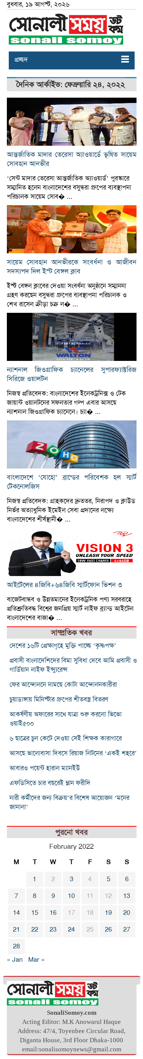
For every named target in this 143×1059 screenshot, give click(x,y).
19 (108, 913)
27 (126, 929)
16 (53, 913)
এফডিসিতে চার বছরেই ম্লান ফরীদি (50, 783)
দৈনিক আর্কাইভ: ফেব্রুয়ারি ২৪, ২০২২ (70, 84)
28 (16, 946)
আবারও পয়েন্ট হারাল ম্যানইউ (45, 768)
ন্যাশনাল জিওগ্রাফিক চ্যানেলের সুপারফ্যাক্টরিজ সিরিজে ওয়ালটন (72, 374)
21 (16, 929)
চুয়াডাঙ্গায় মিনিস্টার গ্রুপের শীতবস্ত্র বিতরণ (59, 699)
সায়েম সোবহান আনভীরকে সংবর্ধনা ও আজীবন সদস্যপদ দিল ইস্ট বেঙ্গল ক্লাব (72, 266)
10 (71, 896)
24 (71, 929)
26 (108, 929)
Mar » (36, 960)
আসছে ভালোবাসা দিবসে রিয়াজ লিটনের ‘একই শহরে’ (73, 753)
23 (53, 929)
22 (34, 929)
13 (126, 896)
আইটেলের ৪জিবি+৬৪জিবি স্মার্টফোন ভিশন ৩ (64, 585)
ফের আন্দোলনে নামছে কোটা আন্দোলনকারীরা (63, 685)
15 (34, 913)
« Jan (14, 960)
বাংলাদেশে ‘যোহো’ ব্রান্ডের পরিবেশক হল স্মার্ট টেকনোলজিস (72, 482)
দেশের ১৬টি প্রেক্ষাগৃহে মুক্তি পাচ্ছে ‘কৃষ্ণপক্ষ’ (63, 646)
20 (126, 913)
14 (16, 913)
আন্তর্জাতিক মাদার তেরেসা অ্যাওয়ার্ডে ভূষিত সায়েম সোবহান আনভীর (72, 159)
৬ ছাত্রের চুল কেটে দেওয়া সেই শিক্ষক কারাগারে (66, 738)
